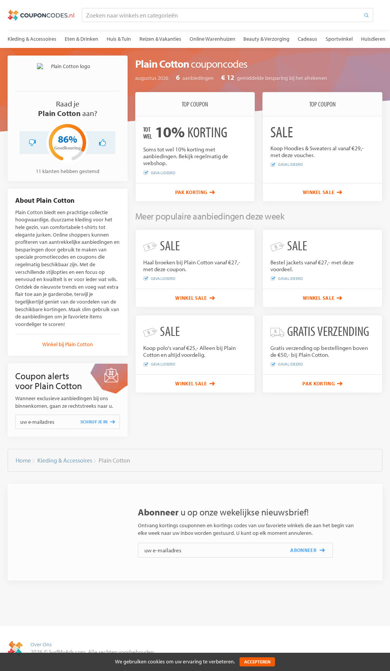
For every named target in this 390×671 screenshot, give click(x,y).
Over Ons (41, 644)
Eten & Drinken (81, 38)
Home (23, 460)
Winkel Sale (319, 192)
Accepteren (257, 662)
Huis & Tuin (119, 38)
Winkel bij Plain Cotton (67, 344)
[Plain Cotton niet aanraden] (32, 143)
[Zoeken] (366, 15)
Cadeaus (307, 38)
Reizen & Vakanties (160, 38)
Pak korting (191, 192)
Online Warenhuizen (212, 38)
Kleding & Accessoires (32, 38)
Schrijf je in (94, 422)
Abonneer (303, 550)
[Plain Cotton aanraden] (102, 143)
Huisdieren (373, 38)
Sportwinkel (339, 38)
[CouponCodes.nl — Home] (41, 15)
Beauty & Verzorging (266, 38)
